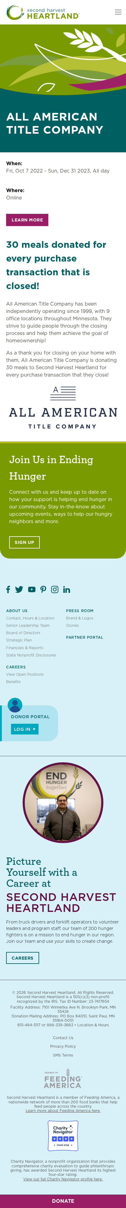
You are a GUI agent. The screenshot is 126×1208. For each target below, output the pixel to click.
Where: (15, 190)
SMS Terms (63, 1055)
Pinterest (43, 589)
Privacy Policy (63, 1046)
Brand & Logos (79, 618)
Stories (72, 625)
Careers (16, 667)
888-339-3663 (60, 1025)
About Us (17, 610)
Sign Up (24, 542)
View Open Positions (25, 674)
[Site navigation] (118, 12)
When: (14, 163)
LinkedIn (66, 589)
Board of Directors (23, 632)
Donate (63, 1201)
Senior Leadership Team (28, 625)
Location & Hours (93, 1025)
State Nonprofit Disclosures (31, 655)
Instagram (54, 589)
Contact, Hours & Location (30, 618)
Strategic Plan (19, 640)
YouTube (31, 589)
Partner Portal (84, 637)
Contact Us (63, 1037)
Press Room (80, 610)
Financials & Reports (24, 647)
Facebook (8, 589)
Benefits (13, 681)
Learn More (27, 219)
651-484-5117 (28, 1025)
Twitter (19, 589)
